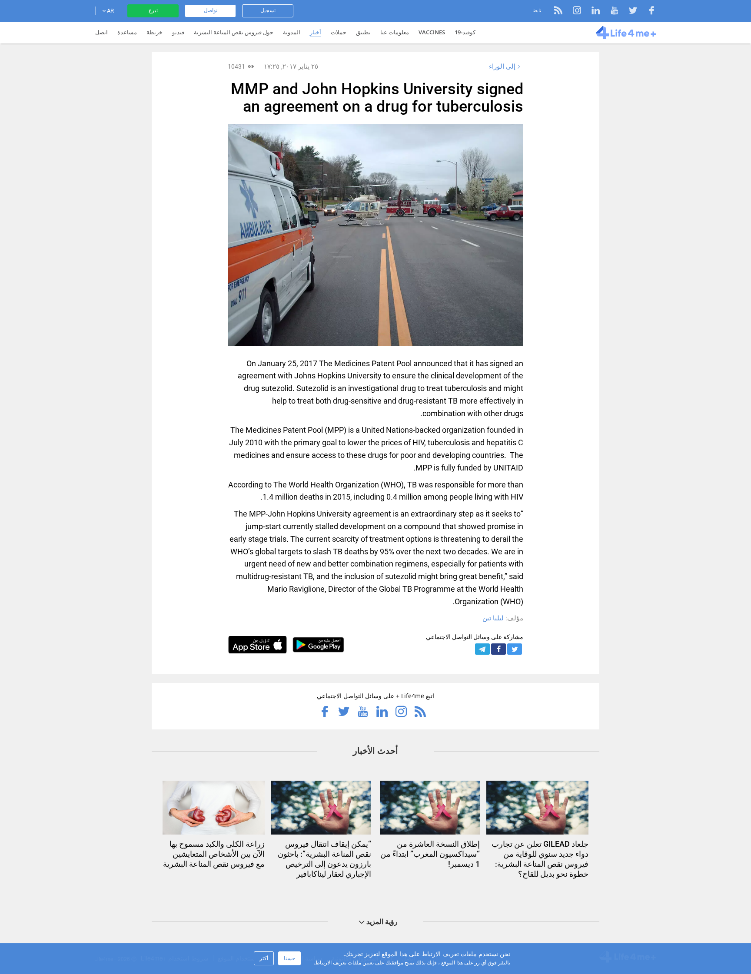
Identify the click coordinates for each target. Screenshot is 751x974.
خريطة (154, 32)
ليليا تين (493, 618)
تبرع (153, 10)
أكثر (263, 958)
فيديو (178, 32)
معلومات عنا (394, 32)
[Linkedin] (591, 11)
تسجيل (268, 10)
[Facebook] (647, 11)
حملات (338, 32)
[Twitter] (628, 11)
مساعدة (127, 32)
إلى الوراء (502, 66)
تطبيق (363, 32)
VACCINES (432, 32)
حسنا (289, 958)
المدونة (291, 32)
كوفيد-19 (465, 32)
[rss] (558, 11)
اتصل (101, 32)
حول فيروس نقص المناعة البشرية (233, 32)
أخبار (315, 32)
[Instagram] (572, 11)
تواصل (210, 10)
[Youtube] (609, 11)
